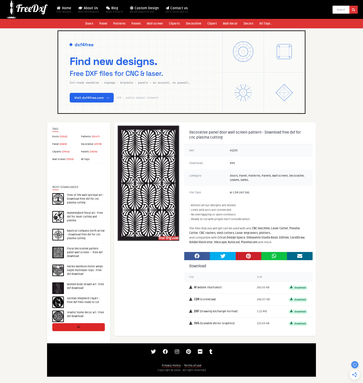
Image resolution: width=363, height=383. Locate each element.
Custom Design (144, 9)
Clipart (212, 23)
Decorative (193, 23)
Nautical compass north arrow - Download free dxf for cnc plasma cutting (85, 234)
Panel (103, 23)
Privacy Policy (171, 365)
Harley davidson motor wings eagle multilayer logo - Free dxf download (85, 270)
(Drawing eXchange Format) (216, 311)
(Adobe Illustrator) (208, 287)
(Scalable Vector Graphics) (214, 323)
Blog (114, 9)
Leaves (234, 180)
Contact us (176, 9)
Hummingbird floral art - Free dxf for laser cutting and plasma (85, 216)
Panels (136, 23)
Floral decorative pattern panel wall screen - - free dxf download (85, 252)
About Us (88, 9)
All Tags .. (265, 23)
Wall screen (155, 23)
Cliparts (174, 23)
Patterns (119, 23)
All (78, 327)
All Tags (85, 159)
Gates (244, 180)
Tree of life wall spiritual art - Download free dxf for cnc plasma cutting (85, 198)
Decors (248, 23)
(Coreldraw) (205, 299)
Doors (89, 23)
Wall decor (230, 23)
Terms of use (192, 365)
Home (63, 9)
